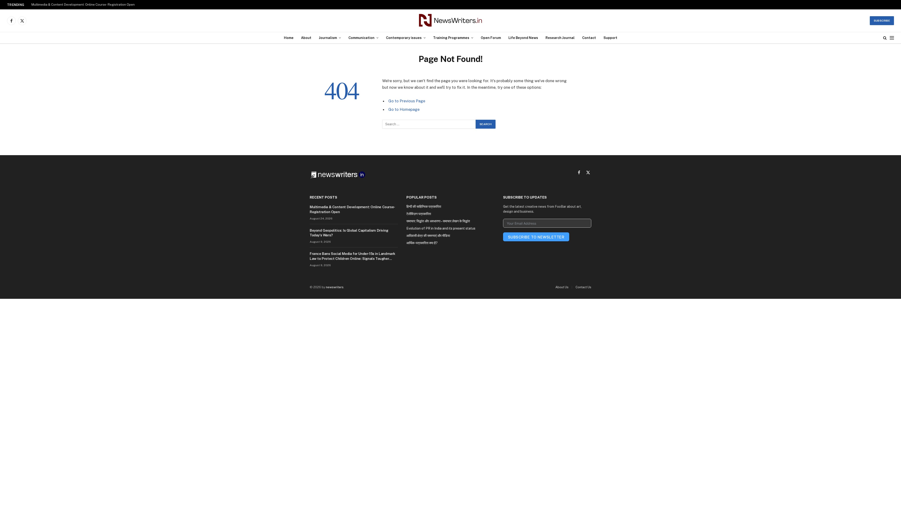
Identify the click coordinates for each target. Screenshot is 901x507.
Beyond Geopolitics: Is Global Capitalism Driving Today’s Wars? (349, 232)
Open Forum (491, 38)
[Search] (885, 38)
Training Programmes (451, 38)
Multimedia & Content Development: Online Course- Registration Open (83, 4)
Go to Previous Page (406, 101)
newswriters (335, 287)
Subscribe (882, 20)
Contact (589, 38)
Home (289, 38)
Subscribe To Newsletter (536, 237)
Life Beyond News (523, 38)
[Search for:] (429, 124)
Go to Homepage (404, 109)
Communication (361, 38)
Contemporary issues (404, 38)
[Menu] (892, 38)
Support (610, 38)
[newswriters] (450, 20)
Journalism (328, 38)
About (306, 38)
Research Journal (560, 38)
